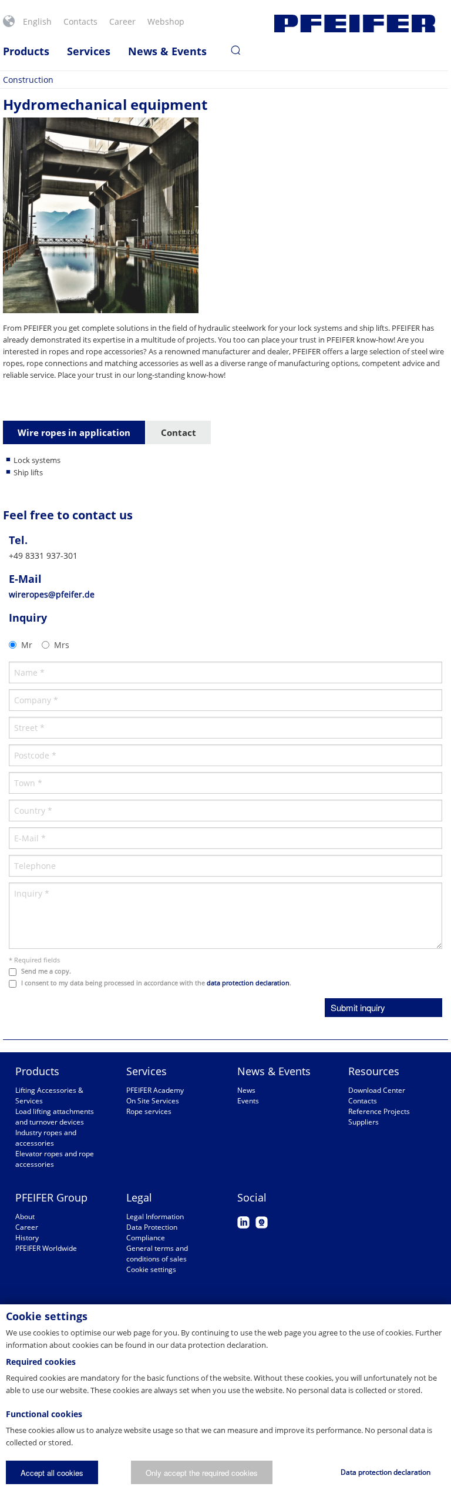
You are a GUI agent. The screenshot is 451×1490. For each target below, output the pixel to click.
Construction (28, 79)
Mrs (61, 644)
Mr (26, 644)
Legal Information (155, 1216)
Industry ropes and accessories (45, 1137)
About (25, 1216)
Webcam (261, 1222)
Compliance (145, 1238)
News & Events (167, 51)
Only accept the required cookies (202, 1472)
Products (26, 51)
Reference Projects (379, 1111)
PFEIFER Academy (155, 1090)
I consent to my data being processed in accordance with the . (156, 982)
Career (122, 21)
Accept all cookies (52, 1472)
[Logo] (354, 23)
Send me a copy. (46, 971)
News (246, 1090)
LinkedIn (243, 1222)
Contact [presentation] (178, 432)
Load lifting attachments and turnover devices (54, 1116)
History (27, 1238)
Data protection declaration (385, 1472)
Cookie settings (151, 1269)
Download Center (376, 1090)
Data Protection (151, 1227)
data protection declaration (248, 982)
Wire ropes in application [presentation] (74, 432)
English (37, 21)
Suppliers (363, 1122)
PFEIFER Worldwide (46, 1248)
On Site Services (152, 1101)
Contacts (80, 21)
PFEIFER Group (51, 1197)
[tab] (74, 433)
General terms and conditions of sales (157, 1253)
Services (88, 51)
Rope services (148, 1111)
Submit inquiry (358, 1007)
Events (248, 1101)
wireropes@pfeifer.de (52, 594)
